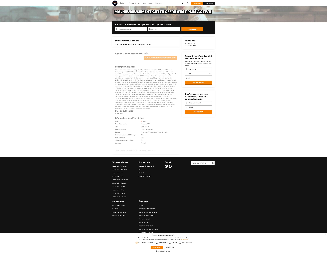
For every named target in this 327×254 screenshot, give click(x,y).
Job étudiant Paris (118, 190)
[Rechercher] (187, 3)
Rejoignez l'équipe (144, 176)
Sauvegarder (198, 82)
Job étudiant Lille (117, 173)
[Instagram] (167, 166)
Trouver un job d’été (145, 219)
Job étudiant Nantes (118, 186)
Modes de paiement (118, 215)
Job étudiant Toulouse (119, 197)
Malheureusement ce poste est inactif (160, 58)
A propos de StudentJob (146, 166)
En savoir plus (184, 239)
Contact (150, 3)
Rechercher (198, 112)
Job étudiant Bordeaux (119, 166)
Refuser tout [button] (170, 247)
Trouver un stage (144, 222)
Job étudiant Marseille (119, 183)
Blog (144, 3)
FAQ (140, 169)
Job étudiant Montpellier (120, 180)
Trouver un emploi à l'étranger (148, 212)
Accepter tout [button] (157, 247)
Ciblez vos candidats (119, 212)
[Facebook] (170, 166)
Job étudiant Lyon (118, 176)
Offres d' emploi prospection (124, 150)
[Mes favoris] (182, 3)
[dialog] (163, 243)
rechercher (192, 29)
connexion (209, 3)
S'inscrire (197, 3)
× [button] (325, 234)
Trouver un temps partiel (146, 215)
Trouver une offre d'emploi (147, 209)
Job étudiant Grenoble (119, 169)
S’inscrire (115, 209)
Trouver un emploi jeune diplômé (149, 229)
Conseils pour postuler (146, 232)
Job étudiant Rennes (118, 193)
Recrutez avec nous (118, 205)
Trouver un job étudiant (146, 226)
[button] (163, 251)
